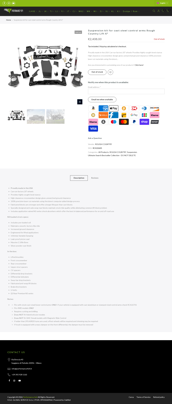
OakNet (67, 400)
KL (112, 11)
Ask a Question (95, 138)
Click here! (139, 65)
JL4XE (32, 11)
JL (40, 11)
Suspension (132, 152)
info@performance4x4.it (22, 369)
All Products (103, 152)
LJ (57, 11)
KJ (118, 11)
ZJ (101, 11)
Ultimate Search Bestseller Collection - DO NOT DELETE (112, 155)
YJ (62, 11)
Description (79, 178)
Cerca (131, 397)
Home (8, 20)
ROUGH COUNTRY (103, 144)
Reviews (94, 178)
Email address (94, 87)
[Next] (79, 67)
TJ (51, 11)
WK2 (81, 11)
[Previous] (12, 67)
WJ (95, 11)
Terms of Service (143, 397)
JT (68, 11)
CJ (74, 11)
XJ (107, 11)
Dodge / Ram (130, 11)
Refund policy (159, 397)
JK (45, 11)
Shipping (103, 46)
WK (88, 11)
